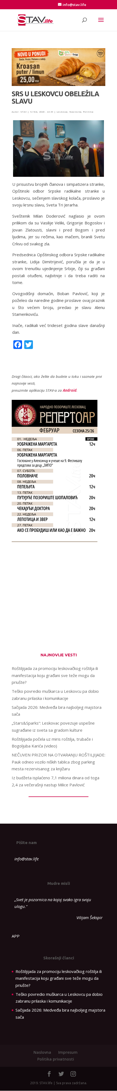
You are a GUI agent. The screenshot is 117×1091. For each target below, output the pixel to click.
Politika (88, 111)
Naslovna (75, 111)
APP (16, 936)
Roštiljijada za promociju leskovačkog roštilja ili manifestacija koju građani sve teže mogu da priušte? (55, 675)
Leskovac (62, 111)
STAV (23, 111)
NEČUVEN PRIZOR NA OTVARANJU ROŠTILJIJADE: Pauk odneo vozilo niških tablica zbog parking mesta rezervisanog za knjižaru (58, 761)
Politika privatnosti (55, 1059)
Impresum (68, 1052)
